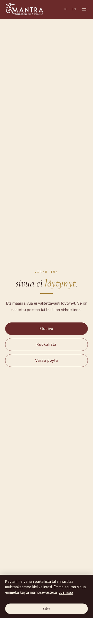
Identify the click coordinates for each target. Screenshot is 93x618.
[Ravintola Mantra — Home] (24, 9)
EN (74, 9)
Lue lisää (66, 592)
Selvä (46, 609)
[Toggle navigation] (84, 9)
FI (65, 9)
